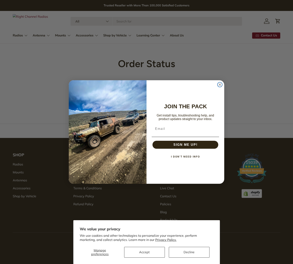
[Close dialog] (219, 84)
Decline (189, 252)
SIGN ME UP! (185, 144)
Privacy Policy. (166, 240)
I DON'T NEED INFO (185, 156)
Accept (144, 252)
